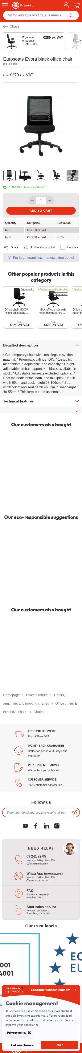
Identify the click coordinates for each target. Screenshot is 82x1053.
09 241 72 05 (36, 856)
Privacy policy (16, 1032)
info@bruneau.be (39, 863)
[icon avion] (74, 812)
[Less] (32, 200)
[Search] (71, 15)
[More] (50, 200)
